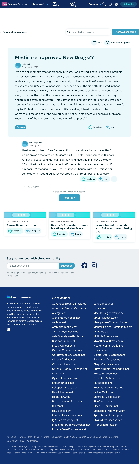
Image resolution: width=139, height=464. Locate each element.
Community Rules (15, 440)
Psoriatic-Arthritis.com (107, 378)
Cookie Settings (111, 437)
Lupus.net (100, 308)
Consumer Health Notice (64, 437)
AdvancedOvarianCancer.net (69, 308)
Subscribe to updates (121, 42)
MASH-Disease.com (106, 317)
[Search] (69, 32)
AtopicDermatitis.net (64, 327)
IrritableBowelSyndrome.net (69, 429)
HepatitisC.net (61, 396)
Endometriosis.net (63, 382)
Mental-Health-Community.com (113, 327)
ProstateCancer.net (105, 373)
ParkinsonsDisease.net (107, 359)
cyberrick (26, 64)
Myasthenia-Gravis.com (108, 341)
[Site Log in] (116, 4)
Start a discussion (125, 31)
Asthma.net (59, 322)
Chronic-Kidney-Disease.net (69, 368)
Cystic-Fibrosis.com (64, 378)
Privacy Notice (64, 272)
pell (30, 142)
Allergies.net (59, 313)
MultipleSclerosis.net (106, 336)
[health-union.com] (19, 298)
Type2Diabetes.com (106, 424)
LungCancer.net (103, 303)
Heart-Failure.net (62, 392)
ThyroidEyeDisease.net (108, 420)
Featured (94, 4)
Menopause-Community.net (111, 322)
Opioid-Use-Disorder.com (109, 354)
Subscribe (67, 265)
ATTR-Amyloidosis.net (65, 331)
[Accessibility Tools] (110, 4)
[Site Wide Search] (104, 4)
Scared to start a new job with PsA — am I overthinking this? (114, 228)
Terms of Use (12, 275)
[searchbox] (91, 32)
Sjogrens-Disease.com (107, 396)
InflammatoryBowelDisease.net (71, 424)
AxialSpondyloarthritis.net (68, 336)
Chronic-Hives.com (64, 364)
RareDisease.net (103, 382)
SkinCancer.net (103, 401)
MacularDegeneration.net (109, 313)
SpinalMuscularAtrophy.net (110, 415)
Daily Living (73, 4)
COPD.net (58, 373)
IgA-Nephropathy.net (65, 420)
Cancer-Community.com (67, 350)
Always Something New (21, 225)
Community (39, 4)
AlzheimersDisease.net (66, 317)
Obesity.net (101, 350)
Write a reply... (32, 186)
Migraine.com (102, 331)
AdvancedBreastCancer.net (69, 303)
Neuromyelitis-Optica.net (109, 345)
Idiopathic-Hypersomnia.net (69, 415)
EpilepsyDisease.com (65, 387)
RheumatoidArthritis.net (108, 387)
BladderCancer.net (63, 341)
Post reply (69, 197)
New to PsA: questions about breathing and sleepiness (69, 226)
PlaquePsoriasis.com (106, 364)
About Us (11, 437)
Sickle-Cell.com (103, 392)
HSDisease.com (61, 410)
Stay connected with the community (33, 258)
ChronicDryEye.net (63, 359)
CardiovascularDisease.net (68, 354)
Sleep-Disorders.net (106, 406)
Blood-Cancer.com (63, 345)
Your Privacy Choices (90, 437)
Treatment (21, 127)
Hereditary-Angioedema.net (69, 401)
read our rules (66, 191)
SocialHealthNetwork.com (109, 410)
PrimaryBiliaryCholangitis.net (111, 368)
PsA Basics (55, 4)
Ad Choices (32, 440)
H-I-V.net (57, 406)
